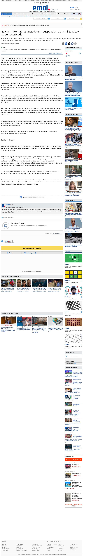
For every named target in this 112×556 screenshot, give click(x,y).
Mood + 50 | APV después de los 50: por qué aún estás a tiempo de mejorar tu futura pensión (24, 329)
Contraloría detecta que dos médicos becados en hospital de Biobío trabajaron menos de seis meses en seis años (73, 448)
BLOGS (48, 548)
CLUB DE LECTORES (52, 544)
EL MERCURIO (50, 547)
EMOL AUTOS (35, 544)
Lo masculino (69, 51)
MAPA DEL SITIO (35, 550)
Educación (14, 16)
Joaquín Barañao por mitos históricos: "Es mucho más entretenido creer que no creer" (72, 162)
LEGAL (48, 550)
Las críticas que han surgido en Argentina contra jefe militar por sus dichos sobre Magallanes (73, 230)
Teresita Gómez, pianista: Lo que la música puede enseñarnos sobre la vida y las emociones (73, 78)
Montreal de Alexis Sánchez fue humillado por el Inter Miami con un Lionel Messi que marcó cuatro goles (73, 382)
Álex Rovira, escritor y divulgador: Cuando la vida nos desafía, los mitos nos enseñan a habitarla (73, 94)
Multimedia (27, 16)
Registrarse (77, 9)
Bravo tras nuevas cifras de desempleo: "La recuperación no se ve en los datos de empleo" (73, 130)
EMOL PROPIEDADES (37, 545)
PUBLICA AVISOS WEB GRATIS (73, 459)
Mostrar (41, 4)
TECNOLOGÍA (5, 550)
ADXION (72, 545)
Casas (68, 0)
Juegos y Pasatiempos (36, 16)
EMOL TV (18, 547)
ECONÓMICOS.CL (74, 544)
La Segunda (74, 0)
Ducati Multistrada (76, 473)
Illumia (50, 316)
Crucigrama (68, 297)
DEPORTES (4, 547)
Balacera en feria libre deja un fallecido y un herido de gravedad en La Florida (54, 290)
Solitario (67, 328)
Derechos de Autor (22, 554)
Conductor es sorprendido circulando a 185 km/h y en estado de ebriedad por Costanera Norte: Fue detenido (7, 291)
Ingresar (72, 9)
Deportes (25, 13)
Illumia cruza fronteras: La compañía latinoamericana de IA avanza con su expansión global (55, 329)
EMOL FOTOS (19, 548)
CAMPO (60, 544)
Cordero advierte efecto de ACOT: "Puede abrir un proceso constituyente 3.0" (73, 178)
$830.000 (75, 500)
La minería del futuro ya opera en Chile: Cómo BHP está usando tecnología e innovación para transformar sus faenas (39, 329)
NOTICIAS (4, 544)
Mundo (34, 13)
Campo (25, 0)
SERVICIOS (19, 545)
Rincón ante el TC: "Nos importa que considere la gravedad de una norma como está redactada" (73, 194)
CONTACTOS (35, 548)
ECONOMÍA (4, 545)
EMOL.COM (49, 545)
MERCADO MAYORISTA (73, 549)
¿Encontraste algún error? (33, 197)
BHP (33, 316)
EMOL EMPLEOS (36, 547)
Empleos (51, 0)
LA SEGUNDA (61, 548)
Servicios (66, 13)
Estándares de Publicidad (60, 554)
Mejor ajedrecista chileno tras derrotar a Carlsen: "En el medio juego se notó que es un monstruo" (73, 146)
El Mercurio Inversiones (8, 316)
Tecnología (8, 16)
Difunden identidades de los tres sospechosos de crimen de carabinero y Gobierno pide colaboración (73, 421)
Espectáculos (42, 13)
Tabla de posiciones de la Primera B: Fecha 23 (77, 404)
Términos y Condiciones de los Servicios (45, 554)
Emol (3, 0)
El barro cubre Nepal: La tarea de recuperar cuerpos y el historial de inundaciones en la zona (73, 245)
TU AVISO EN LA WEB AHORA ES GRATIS (73, 505)
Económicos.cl (59, 0)
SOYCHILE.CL (61, 550)
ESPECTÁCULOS (5, 548)
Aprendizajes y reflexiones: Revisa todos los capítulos (73, 109)
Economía (16, 13)
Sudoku (67, 344)
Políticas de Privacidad (31, 554)
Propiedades (44, 0)
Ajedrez (67, 311)
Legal (20, 0)
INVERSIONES (61, 545)
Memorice (67, 280)
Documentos (21, 16)
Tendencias (52, 13)
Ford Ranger (75, 464)
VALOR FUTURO (74, 547)
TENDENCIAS (19, 544)
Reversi (67, 264)
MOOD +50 (19, 316)
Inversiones (31, 0)
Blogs (15, 0)
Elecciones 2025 (47, 16)
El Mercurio (9, 0)
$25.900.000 (76, 467)
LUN (59, 547)
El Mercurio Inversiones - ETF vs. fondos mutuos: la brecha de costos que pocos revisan (8, 329)
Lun (80, 0)
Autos (37, 0)
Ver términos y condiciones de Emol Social (32, 271)
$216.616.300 (69, 489)
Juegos (68, 251)
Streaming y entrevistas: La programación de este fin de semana (29, 25)
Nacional (8, 13)
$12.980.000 (76, 475)
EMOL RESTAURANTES (21, 550)
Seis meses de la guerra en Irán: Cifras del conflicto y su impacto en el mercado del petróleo (73, 215)
